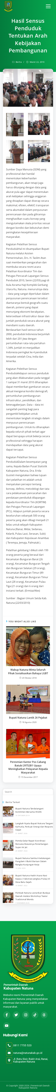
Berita (19, 62)
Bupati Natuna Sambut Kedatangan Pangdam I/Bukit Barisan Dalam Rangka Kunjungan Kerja (32, 861)
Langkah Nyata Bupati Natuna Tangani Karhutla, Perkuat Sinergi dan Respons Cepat (34, 826)
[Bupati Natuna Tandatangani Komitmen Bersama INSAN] (8, 811)
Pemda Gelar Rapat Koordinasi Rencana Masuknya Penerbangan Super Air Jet (31, 844)
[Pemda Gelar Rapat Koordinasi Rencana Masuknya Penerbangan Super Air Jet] (8, 845)
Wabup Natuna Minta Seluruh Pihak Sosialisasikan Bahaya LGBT (28, 671)
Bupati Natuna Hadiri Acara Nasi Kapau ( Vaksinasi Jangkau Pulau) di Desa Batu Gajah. (32, 878)
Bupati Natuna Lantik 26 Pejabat (28, 717)
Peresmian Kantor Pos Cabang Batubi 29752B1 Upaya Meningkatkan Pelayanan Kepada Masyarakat (28, 767)
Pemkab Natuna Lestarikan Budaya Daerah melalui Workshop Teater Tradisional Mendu (32, 896)
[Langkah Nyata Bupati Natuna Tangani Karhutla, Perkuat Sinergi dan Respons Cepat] (8, 828)
